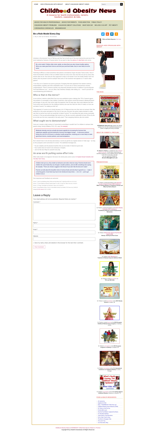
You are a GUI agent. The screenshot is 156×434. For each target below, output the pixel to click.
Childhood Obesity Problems (45, 25)
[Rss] (107, 34)
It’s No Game (40, 189)
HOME (36, 4)
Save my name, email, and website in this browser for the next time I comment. (59, 242)
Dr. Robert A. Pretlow (94, 428)
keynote (109, 322)
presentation (114, 278)
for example (64, 126)
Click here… (119, 39)
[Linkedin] (112, 34)
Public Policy (97, 22)
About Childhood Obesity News (77, 4)
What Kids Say (87, 25)
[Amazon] (116, 34)
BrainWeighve (60, 28)
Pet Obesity (113, 25)
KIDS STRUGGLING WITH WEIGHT (52, 4)
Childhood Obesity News (63, 428)
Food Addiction (84, 22)
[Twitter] (103, 34)
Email (35, 229)
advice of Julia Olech (78, 60)
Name (35, 222)
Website (35, 236)
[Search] (121, 4)
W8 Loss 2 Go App (101, 25)
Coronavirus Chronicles (44, 28)
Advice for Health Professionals (47, 22)
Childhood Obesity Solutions (69, 25)
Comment (36, 202)
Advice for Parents (69, 22)
